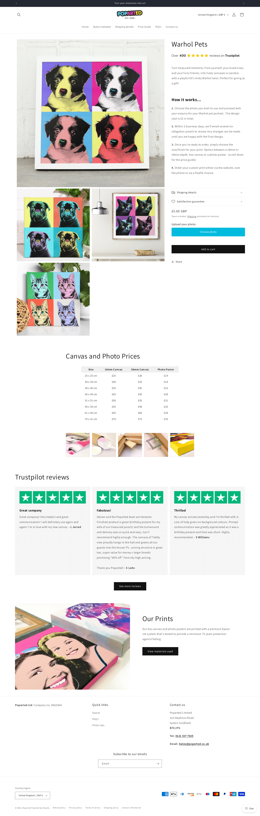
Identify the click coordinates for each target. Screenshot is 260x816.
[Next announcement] (244, 3)
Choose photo (208, 232)
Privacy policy (75, 807)
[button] (19, 15)
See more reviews (130, 586)
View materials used (160, 651)
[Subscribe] (158, 764)
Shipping (191, 216)
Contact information (131, 807)
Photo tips (98, 725)
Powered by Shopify (40, 808)
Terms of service (93, 807)
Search (96, 712)
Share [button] (179, 261)
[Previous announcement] (16, 3)
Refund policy (59, 807)
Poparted (26, 808)
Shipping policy (111, 807)
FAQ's (95, 719)
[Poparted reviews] (206, 60)
